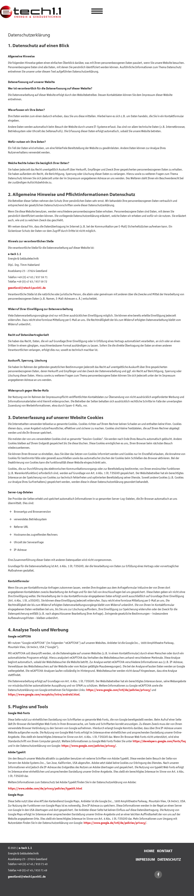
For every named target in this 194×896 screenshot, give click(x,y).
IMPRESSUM (145, 859)
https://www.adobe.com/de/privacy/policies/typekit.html (45, 788)
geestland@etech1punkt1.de (27, 288)
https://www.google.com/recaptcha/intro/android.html (43, 694)
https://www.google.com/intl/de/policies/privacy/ (118, 690)
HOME (149, 850)
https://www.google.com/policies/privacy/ (88, 746)
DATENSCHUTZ (169, 859)
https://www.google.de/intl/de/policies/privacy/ (115, 823)
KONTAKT (164, 851)
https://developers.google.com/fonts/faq (159, 741)
